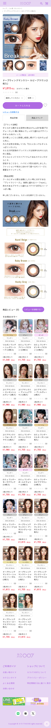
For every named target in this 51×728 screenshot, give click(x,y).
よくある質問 (9, 683)
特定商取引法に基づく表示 (39, 683)
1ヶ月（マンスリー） (16, 8)
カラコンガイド (9, 677)
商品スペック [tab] (37, 118)
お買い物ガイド (9, 672)
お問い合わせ (9, 688)
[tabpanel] (25, 158)
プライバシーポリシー (37, 677)
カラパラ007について (36, 672)
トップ (5, 8)
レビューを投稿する (11, 112)
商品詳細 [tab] (14, 118)
